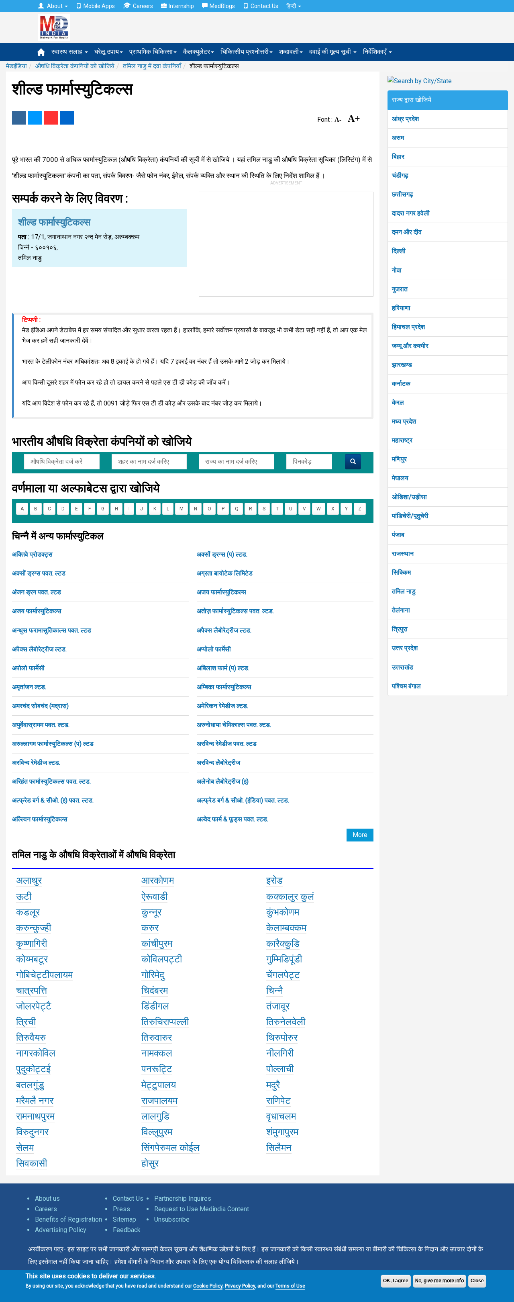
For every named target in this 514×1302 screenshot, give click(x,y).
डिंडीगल (155, 1006)
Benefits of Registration (68, 1219)
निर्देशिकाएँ (375, 51)
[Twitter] (35, 118)
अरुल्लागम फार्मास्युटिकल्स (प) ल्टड (53, 743)
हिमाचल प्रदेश (408, 327)
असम (398, 137)
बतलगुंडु (30, 1085)
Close (477, 1281)
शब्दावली (289, 51)
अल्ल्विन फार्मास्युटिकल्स (39, 819)
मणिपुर (399, 459)
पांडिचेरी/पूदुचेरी (410, 516)
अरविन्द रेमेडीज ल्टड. (36, 762)
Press (121, 1209)
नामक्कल (156, 1053)
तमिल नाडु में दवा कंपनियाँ (152, 66)
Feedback (127, 1230)
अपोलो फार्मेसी (28, 668)
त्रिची (26, 1022)
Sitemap (124, 1219)
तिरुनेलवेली (285, 1022)
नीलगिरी (280, 1053)
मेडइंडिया (16, 66)
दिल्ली (399, 251)
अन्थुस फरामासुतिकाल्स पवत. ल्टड (51, 630)
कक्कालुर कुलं (290, 896)
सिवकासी (31, 1163)
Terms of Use (290, 1286)
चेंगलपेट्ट (283, 975)
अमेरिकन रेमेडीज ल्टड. (222, 706)
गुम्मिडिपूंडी (284, 959)
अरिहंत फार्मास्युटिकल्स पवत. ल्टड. (51, 781)
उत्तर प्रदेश (405, 648)
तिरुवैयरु (31, 1037)
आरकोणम (157, 880)
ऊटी (23, 896)
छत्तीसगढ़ (402, 194)
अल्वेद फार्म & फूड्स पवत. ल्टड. (232, 819)
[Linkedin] (67, 118)
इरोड (274, 880)
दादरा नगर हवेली (411, 213)
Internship (181, 6)
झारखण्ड (402, 364)
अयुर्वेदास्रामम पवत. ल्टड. (40, 725)
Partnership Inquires (182, 1198)
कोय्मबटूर (32, 959)
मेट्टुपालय (158, 1085)
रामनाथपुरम (35, 1116)
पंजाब (398, 534)
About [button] (55, 6)
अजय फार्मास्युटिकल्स (221, 592)
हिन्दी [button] (291, 6)
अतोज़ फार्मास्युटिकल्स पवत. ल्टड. (235, 611)
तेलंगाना (401, 610)
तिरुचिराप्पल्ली (165, 1022)
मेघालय (400, 478)
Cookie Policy (207, 1286)
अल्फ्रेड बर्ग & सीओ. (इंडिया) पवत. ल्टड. (243, 800)
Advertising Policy (60, 1230)
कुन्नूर (151, 912)
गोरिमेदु (152, 975)
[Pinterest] (51, 118)
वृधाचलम (281, 1116)
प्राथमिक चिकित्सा (151, 51)
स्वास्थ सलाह (67, 51)
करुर (150, 928)
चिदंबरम (154, 990)
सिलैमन (279, 1147)
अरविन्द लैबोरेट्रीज (218, 762)
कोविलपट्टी (161, 959)
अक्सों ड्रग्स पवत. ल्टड (38, 573)
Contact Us (264, 6)
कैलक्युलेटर (196, 51)
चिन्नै (274, 990)
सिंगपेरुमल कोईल (170, 1147)
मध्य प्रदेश (404, 421)
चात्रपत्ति (31, 990)
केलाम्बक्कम (286, 928)
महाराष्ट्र (402, 440)
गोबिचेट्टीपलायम (44, 975)
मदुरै (273, 1085)
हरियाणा (401, 308)
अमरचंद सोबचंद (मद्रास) (40, 706)
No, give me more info (439, 1281)
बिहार (398, 156)
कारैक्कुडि (283, 943)
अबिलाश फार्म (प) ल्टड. (223, 668)
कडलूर (28, 912)
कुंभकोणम (282, 912)
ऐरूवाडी (154, 896)
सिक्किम (401, 572)
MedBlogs (222, 6)
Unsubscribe (172, 1219)
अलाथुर (29, 880)
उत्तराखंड (402, 667)
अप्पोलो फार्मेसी (214, 649)
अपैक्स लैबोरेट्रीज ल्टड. (224, 630)
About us (47, 1198)
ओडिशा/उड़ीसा (409, 497)
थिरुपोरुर (282, 1037)
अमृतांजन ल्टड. (29, 687)
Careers (143, 6)
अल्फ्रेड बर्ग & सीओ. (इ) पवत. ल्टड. (53, 800)
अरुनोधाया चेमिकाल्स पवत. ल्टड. (234, 725)
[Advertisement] (286, 242)
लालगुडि (155, 1116)
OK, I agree (395, 1281)
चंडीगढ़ (400, 175)
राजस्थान (403, 553)
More (360, 835)
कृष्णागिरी (31, 943)
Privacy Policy (240, 1286)
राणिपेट (278, 1100)
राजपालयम (159, 1100)
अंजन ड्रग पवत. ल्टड (36, 592)
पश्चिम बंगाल (406, 686)
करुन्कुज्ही (33, 928)
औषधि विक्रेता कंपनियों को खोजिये (74, 66)
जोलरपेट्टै (33, 1006)
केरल (398, 402)
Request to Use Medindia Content (201, 1209)
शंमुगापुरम (282, 1132)
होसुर (150, 1163)
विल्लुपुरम (156, 1132)
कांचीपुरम (156, 943)
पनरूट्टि (156, 1069)
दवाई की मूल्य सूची (331, 51)
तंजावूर (278, 1006)
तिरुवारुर (156, 1037)
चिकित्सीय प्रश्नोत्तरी (244, 51)
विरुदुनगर (32, 1132)
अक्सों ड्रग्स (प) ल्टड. (222, 554)
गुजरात (400, 289)
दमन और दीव (407, 232)
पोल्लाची (280, 1069)
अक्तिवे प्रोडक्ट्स (32, 554)
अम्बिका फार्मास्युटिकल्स (224, 687)
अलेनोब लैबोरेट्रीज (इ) (223, 781)
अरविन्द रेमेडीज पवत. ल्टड (227, 743)
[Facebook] (19, 118)
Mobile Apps (99, 6)
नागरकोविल (35, 1053)
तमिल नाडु (404, 591)
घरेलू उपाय (106, 51)
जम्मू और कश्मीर (410, 346)
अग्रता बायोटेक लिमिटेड (225, 573)
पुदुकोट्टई (33, 1069)
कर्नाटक (401, 383)
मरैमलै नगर (34, 1100)
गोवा (397, 270)
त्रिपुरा (400, 629)
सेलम (25, 1147)
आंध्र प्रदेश (405, 119)
